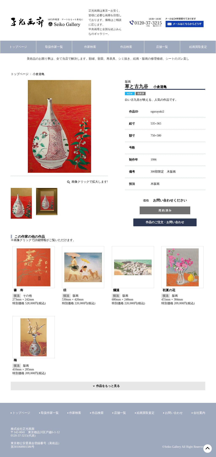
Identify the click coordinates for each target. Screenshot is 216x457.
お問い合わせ (174, 412)
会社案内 (199, 412)
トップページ (18, 46)
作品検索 (126, 46)
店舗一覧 (162, 46)
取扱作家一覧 (54, 46)
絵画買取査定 (198, 46)
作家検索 (90, 46)
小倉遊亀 (39, 74)
